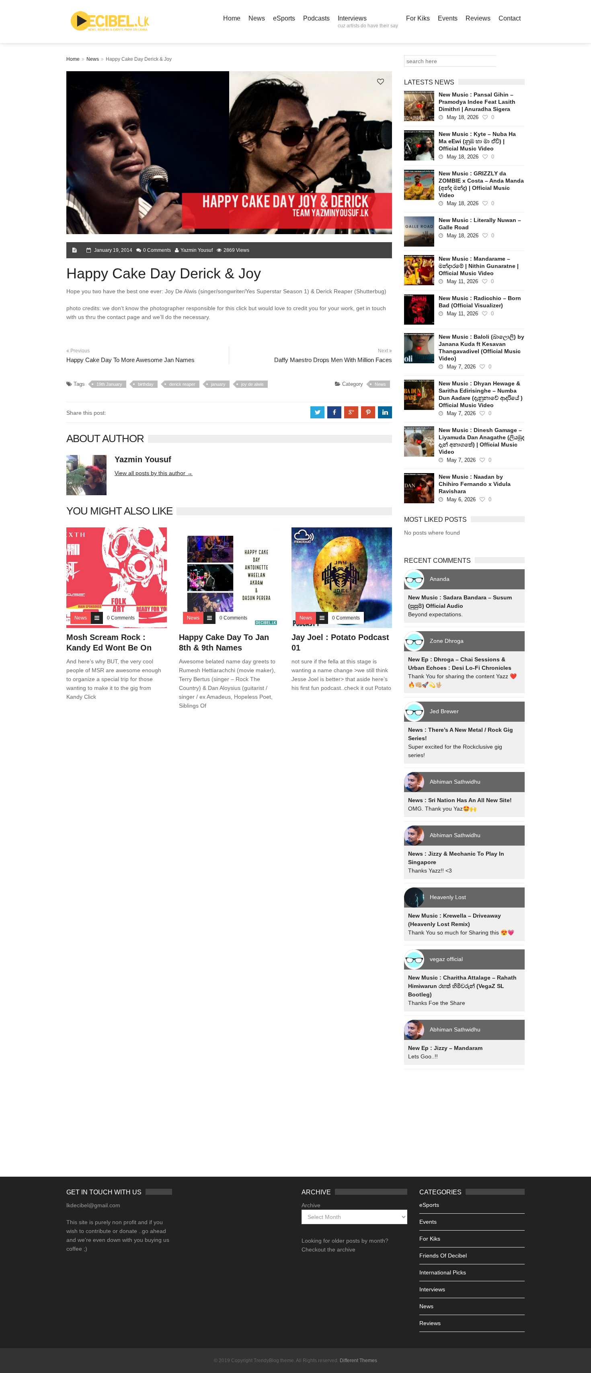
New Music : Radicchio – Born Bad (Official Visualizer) (480, 302)
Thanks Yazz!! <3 (430, 870)
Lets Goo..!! (423, 1056)
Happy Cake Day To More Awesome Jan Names (130, 359)
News (256, 18)
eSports (284, 18)
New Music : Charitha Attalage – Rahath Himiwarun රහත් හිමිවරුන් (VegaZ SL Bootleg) (462, 986)
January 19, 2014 (113, 250)
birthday (146, 384)
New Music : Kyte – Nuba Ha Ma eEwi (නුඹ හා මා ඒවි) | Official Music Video (477, 141)
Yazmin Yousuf (197, 250)
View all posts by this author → (154, 473)
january (218, 384)
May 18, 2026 (462, 117)
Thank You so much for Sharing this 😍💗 (461, 932)
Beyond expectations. (435, 614)
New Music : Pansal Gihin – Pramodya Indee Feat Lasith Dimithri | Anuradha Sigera (477, 101)
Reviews (478, 18)
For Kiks (418, 18)
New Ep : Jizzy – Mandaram (445, 1048)
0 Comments (157, 250)
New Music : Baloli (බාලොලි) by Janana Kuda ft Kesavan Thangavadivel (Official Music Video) (481, 347)
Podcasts (316, 18)
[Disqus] (229, 831)
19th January (109, 384)
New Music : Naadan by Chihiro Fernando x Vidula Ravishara (475, 483)
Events (448, 18)
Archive (311, 1205)
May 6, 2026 (461, 499)
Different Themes (358, 1360)
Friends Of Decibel (443, 1255)
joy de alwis (252, 384)
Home (231, 18)
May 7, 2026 (461, 367)
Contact (510, 18)
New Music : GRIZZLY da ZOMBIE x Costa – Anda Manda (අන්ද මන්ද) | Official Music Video (481, 184)
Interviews (368, 22)
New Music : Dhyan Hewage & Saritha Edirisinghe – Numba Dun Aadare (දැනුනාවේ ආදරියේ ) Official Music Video (481, 394)
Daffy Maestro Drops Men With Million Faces (333, 359)
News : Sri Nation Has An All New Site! (460, 800)
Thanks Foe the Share (436, 1003)
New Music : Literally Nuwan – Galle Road (480, 224)
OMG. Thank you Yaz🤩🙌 (442, 808)
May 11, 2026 (462, 281)
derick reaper (182, 384)
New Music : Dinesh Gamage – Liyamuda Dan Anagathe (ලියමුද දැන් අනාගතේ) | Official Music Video (481, 441)
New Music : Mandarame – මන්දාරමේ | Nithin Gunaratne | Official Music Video (479, 265)
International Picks (442, 1272)
